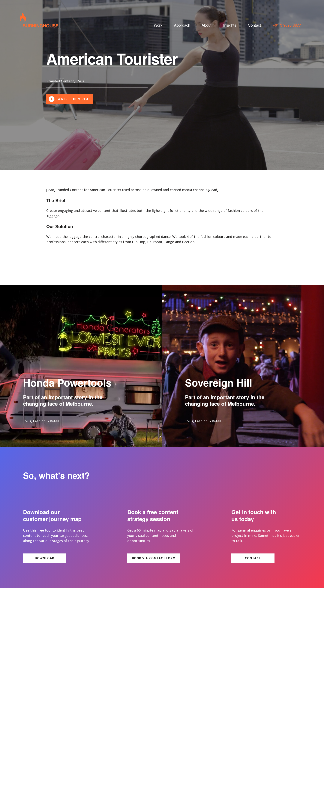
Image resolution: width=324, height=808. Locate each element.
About (207, 25)
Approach (182, 25)
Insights (229, 25)
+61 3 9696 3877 (287, 25)
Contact (254, 25)
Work (158, 25)
